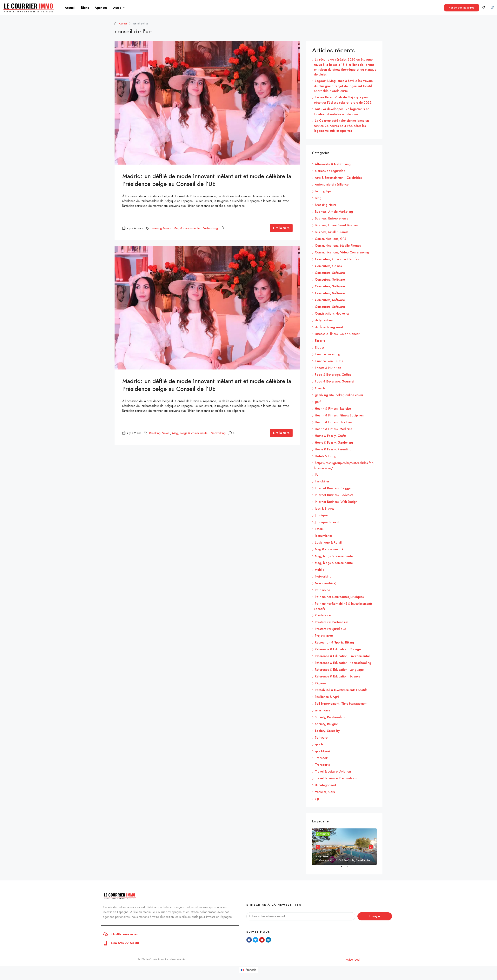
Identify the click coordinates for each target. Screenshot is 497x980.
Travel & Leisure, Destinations (336, 778)
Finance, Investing (327, 354)
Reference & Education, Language (339, 669)
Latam (319, 529)
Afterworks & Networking (333, 164)
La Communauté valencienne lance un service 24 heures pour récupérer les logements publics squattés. (341, 125)
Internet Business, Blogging (334, 488)
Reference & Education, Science (337, 676)
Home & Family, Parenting (333, 449)
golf (318, 402)
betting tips (323, 191)
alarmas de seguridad (330, 171)
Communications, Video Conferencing (342, 252)
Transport (321, 758)
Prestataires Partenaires (331, 622)
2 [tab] (349, 868)
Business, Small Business (331, 232)
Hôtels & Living (325, 456)
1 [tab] (343, 868)
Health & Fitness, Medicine (333, 429)
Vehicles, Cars (325, 792)
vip (317, 798)
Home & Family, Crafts (330, 436)
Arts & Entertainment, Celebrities (338, 177)
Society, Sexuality (327, 730)
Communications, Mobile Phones (338, 245)
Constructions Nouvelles (332, 313)
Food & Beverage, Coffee (333, 374)
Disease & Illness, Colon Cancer (337, 334)
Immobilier (322, 481)
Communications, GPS (330, 239)
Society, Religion (327, 724)
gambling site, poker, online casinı (339, 395)
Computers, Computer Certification (340, 259)
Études (319, 347)
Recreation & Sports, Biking (334, 642)
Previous (318, 847)
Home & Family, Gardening (334, 442)
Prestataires (323, 615)
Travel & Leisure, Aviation (333, 771)
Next (371, 847)
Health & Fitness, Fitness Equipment (340, 415)
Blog (318, 198)
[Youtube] (262, 940)
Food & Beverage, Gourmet (334, 381)
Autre (117, 7)
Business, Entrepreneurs (331, 218)
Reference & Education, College (338, 649)
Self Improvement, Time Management (341, 703)
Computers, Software (330, 273)
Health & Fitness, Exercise (333, 408)
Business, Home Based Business (336, 225)
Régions (320, 683)
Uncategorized (325, 785)
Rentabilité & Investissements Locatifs (341, 690)
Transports (322, 764)
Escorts (320, 340)
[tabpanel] (344, 846)
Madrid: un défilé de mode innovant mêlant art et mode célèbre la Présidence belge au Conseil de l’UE (206, 180)
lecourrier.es (323, 535)
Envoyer (374, 916)
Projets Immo (324, 635)
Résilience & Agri (327, 697)
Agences (101, 7)
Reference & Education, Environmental (342, 656)
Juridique (321, 515)
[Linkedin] (268, 940)
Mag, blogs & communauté (190, 433)
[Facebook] (249, 940)
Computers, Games (328, 266)
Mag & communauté (187, 228)
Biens (85, 7)
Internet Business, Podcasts (334, 495)
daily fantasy (324, 320)
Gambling (321, 388)
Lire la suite (281, 228)
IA (316, 474)
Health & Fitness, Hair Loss (333, 422)
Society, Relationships (330, 717)
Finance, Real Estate (329, 361)
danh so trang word (329, 327)
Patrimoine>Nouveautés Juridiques (339, 597)
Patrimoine (322, 590)
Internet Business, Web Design (336, 502)
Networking (210, 228)
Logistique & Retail (328, 542)
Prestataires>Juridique (330, 629)
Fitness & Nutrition (328, 368)
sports (319, 744)
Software (321, 737)
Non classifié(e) (325, 583)
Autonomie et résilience (331, 184)
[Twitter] (255, 940)
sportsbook (322, 751)
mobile (319, 569)
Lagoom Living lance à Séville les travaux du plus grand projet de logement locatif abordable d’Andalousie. (343, 86)
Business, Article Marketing (334, 211)
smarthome (322, 710)
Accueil (70, 7)
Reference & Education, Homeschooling (343, 663)
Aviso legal (353, 959)
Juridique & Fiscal (327, 522)
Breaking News (160, 228)
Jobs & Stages (324, 508)
